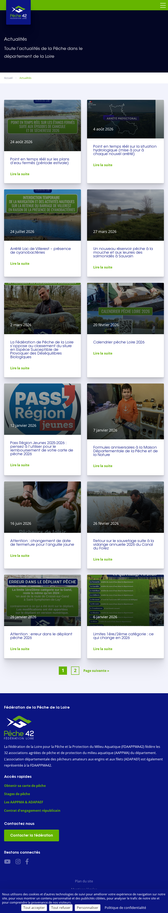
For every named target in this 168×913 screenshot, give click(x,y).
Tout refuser (60, 907)
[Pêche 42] (18, 12)
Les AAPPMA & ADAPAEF (23, 802)
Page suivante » (96, 670)
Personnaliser (87, 907)
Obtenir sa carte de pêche (25, 785)
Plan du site (84, 881)
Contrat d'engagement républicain (32, 810)
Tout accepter (34, 907)
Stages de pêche (17, 794)
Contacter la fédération (31, 835)
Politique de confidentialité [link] (125, 907)
